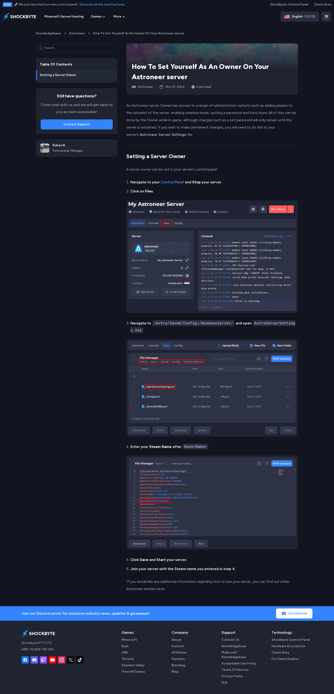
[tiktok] (79, 660)
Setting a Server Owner (156, 156)
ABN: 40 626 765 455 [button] (38, 649)
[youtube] (52, 660)
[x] (70, 660)
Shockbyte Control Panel (289, 4)
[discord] (34, 660)
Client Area (322, 4)
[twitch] (43, 660)
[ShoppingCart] (326, 17)
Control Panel (172, 182)
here (161, 589)
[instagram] (61, 660)
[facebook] (25, 660)
